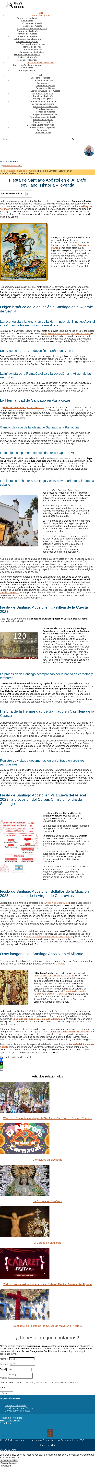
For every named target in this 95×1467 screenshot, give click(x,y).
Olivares (60, 963)
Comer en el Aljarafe (32, 23)
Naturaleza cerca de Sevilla (27, 55)
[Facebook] (47, 1060)
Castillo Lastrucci (9, 592)
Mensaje (4, 1377)
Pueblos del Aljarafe (27, 57)
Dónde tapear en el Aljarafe (19, 1408)
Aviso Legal (6, 1423)
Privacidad (5, 1382)
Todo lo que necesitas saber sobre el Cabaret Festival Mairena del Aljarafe (47, 1284)
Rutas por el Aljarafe (27, 36)
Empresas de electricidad (32, 52)
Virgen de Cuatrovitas (57, 903)
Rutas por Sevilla (27, 70)
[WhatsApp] (47, 1066)
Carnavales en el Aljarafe (47, 1159)
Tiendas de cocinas (32, 47)
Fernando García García (12, 166)
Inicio (40, 13)
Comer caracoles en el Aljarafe (32, 28)
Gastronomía (27, 21)
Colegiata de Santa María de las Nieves (54, 975)
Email (3, 1369)
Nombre (4, 1358)
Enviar (5, 1393)
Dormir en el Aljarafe (27, 34)
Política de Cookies (10, 1420)
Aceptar (13, 1463)
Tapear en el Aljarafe (32, 26)
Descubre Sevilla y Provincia (40, 62)
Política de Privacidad (11, 1417)
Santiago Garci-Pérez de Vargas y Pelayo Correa (66, 333)
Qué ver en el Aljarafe (27, 18)
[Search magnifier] (73, 139)
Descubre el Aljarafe (40, 15)
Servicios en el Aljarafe (27, 41)
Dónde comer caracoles (17, 1410)
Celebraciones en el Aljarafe (27, 39)
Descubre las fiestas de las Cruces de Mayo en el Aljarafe (47, 1325)
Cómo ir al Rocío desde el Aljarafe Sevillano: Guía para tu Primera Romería (47, 1118)
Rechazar (4, 1463)
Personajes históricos (27, 60)
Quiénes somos (8, 1450)
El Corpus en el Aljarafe (47, 1242)
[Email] (47, 1069)
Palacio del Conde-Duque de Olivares (69, 1031)
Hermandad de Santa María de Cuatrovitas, (48, 936)
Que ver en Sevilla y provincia (27, 65)
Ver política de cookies (9, 1460)
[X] (47, 1063)
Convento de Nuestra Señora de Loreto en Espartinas (60, 992)
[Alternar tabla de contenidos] (26, 194)
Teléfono (4, 1364)
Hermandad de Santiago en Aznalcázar (23, 407)
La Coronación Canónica (47, 1201)
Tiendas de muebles (32, 49)
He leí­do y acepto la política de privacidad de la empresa (52, 1383)
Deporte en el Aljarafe (27, 31)
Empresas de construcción (32, 44)
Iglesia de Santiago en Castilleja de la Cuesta (36, 1019)
